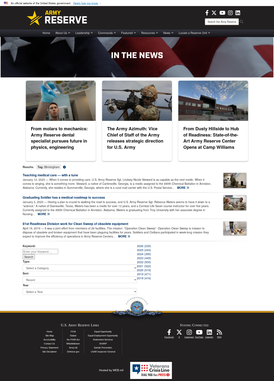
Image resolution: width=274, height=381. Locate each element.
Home (46, 33)
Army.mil (73, 347)
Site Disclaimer (49, 351)
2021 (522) (144, 266)
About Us (61, 33)
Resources (148, 33)
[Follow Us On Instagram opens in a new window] (189, 333)
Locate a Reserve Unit (193, 33)
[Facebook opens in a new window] (207, 12)
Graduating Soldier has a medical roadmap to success (64, 197)
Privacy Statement (49, 347)
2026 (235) (144, 246)
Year (25, 285)
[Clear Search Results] (137, 166)
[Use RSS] (219, 333)
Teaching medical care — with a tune (50, 175)
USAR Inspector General (103, 351)
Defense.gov (73, 351)
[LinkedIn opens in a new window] (237, 12)
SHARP (103, 343)
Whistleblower (73, 343)
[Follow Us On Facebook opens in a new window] (169, 333)
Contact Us (49, 343)
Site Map (49, 335)
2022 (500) (144, 262)
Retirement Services (103, 339)
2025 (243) (144, 250)
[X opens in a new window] (214, 12)
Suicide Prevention (103, 347)
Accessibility (50, 339)
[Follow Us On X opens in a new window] (179, 333)
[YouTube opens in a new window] (222, 12)
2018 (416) (144, 278)
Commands (105, 33)
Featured (127, 33)
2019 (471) (144, 274)
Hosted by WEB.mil (111, 370)
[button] (87, 3)
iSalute (73, 335)
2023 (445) (144, 258)
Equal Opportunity (103, 331)
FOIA (73, 331)
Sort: (26, 273)
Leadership (82, 33)
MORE (181, 188)
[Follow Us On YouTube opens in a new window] (199, 333)
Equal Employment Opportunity (103, 335)
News (166, 33)
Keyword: (29, 246)
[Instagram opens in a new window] (230, 12)
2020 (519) (144, 270)
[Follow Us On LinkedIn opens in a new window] (209, 333)
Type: (26, 261)
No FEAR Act (73, 339)
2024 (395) (144, 254)
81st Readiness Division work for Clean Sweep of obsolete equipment (75, 223)
